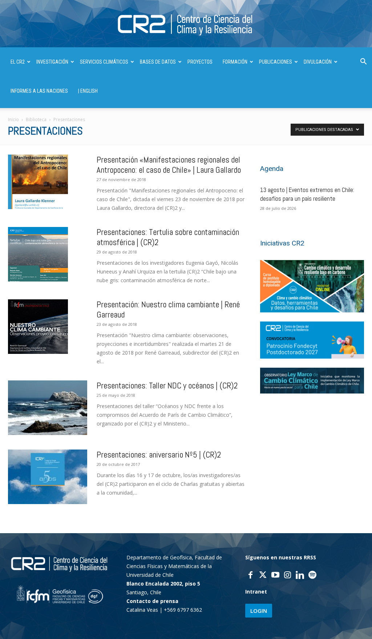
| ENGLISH (88, 91)
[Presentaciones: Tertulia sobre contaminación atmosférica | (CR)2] (38, 254)
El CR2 (18, 62)
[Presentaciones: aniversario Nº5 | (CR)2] (47, 477)
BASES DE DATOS (158, 62)
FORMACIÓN (235, 62)
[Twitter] (263, 576)
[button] (363, 62)
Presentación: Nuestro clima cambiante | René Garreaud (168, 309)
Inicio (13, 119)
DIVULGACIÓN (318, 62)
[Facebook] (250, 576)
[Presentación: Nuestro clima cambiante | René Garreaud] (38, 326)
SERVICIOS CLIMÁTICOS (104, 62)
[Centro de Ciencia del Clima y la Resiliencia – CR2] (186, 24)
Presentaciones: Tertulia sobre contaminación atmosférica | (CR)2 (168, 237)
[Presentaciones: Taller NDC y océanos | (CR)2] (47, 407)
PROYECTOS (200, 62)
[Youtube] (275, 576)
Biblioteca (36, 119)
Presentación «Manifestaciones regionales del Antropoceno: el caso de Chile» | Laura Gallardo (169, 164)
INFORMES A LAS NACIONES (39, 91)
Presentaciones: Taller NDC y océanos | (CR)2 (167, 385)
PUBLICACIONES (275, 62)
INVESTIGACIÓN (52, 62)
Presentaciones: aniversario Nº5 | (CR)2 (159, 454)
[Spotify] (312, 576)
